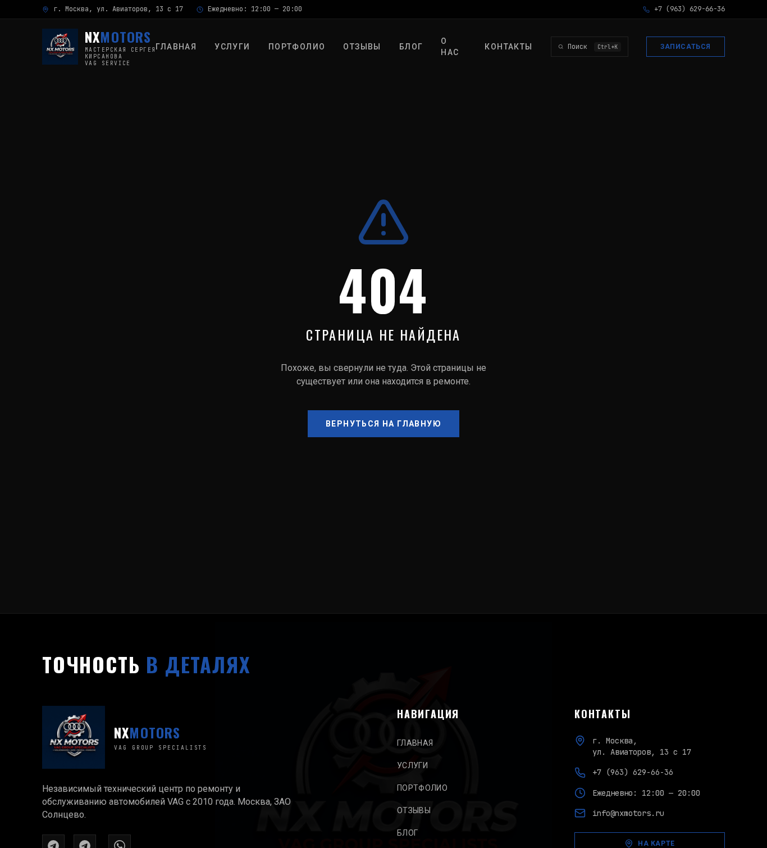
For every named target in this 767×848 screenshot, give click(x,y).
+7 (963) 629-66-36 (689, 8)
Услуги (232, 46)
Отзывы (362, 46)
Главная (176, 46)
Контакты (508, 46)
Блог (411, 46)
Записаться (685, 47)
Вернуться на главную (383, 423)
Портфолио (297, 46)
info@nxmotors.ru (628, 813)
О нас (450, 47)
